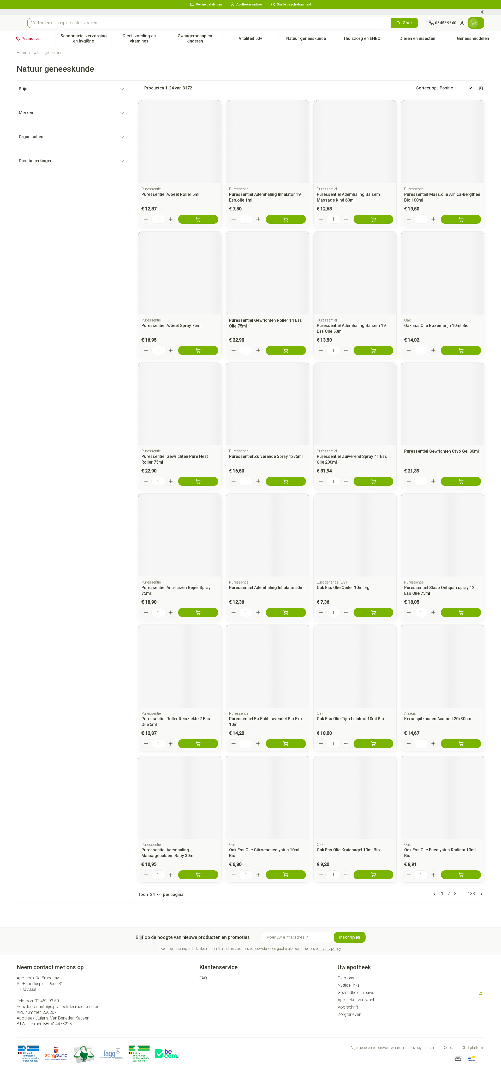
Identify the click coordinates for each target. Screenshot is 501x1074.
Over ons (346, 977)
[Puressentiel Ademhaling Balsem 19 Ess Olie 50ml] (355, 273)
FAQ (203, 977)
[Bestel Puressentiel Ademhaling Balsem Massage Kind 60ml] (373, 219)
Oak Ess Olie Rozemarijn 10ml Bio (436, 325)
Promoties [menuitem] (30, 39)
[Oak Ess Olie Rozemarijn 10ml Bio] (442, 273)
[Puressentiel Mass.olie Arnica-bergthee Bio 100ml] (442, 141)
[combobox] (209, 23)
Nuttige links (349, 985)
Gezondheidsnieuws (356, 992)
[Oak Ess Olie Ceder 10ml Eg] (355, 535)
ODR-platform (473, 1048)
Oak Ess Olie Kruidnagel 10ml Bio (348, 849)
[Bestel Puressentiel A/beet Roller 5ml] (198, 219)
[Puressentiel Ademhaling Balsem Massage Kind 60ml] (355, 141)
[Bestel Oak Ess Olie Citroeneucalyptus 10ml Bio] (286, 874)
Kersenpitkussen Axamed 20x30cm (437, 718)
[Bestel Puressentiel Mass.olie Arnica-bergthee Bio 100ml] (461, 219)
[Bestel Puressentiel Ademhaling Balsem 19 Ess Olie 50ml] (373, 350)
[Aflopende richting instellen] (481, 88)
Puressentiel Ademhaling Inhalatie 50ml (267, 587)
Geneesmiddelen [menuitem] (479, 40)
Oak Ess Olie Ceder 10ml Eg (343, 587)
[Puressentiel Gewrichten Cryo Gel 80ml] (442, 404)
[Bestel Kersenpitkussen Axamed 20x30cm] (461, 743)
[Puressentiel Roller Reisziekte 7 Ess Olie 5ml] (179, 666)
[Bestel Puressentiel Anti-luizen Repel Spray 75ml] (198, 612)
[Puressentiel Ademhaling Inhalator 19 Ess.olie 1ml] (267, 141)
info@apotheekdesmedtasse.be (69, 1006)
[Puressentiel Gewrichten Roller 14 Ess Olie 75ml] (267, 273)
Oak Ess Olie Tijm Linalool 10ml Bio (350, 718)
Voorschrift (348, 1007)
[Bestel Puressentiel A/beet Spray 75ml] (198, 350)
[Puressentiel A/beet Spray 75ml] (179, 273)
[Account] (461, 23)
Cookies (450, 1048)
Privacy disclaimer (424, 1048)
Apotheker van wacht (357, 999)
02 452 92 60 (47, 1000)
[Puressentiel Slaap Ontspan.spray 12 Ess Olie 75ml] (442, 535)
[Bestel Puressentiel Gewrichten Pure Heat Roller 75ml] (198, 481)
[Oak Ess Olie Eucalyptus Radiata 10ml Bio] (442, 797)
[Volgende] (480, 894)
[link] (435, 894)
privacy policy (329, 948)
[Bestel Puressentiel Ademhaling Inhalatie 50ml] (286, 612)
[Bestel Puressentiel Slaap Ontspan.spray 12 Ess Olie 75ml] (461, 612)
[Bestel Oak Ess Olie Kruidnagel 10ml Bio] (373, 874)
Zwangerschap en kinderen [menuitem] (200, 38)
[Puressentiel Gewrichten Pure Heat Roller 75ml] (179, 404)
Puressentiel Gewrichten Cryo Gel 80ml (441, 451)
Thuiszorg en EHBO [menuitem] (366, 40)
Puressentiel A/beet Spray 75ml (171, 325)
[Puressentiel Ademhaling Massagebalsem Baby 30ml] (179, 797)
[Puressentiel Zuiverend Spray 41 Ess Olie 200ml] (355, 404)
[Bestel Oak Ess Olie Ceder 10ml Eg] (373, 612)
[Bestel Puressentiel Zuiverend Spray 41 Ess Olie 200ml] (373, 481)
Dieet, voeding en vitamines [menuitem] (145, 38)
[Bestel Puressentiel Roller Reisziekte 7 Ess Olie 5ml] (198, 743)
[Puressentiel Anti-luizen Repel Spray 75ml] (179, 535)
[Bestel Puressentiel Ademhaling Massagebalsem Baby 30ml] (198, 874)
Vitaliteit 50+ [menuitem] (258, 40)
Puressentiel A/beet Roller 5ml (170, 194)
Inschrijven (349, 937)
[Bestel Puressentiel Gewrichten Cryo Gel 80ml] (461, 481)
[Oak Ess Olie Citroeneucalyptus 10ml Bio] (267, 797)
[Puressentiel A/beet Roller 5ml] (179, 141)
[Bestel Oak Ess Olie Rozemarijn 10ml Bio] (461, 350)
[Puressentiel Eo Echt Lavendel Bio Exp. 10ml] (267, 666)
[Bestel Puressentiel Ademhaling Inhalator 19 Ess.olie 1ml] (286, 219)
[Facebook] (480, 995)
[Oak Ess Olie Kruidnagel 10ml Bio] (355, 797)
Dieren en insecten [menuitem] (422, 40)
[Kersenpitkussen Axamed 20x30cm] (442, 666)
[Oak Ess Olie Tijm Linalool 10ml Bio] (355, 666)
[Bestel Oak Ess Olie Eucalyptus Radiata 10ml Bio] (461, 874)
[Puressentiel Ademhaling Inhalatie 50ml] (267, 535)
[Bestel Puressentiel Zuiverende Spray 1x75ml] (286, 481)
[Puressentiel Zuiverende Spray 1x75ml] (267, 404)
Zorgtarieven (349, 1014)
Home (22, 53)
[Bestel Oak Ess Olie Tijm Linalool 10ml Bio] (373, 743)
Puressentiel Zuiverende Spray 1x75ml (266, 456)
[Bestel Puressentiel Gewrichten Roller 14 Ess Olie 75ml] (286, 350)
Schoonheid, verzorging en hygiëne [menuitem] (86, 38)
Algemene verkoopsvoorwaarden (377, 1048)
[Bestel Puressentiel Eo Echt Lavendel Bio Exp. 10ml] (286, 743)
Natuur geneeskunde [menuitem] (310, 40)
